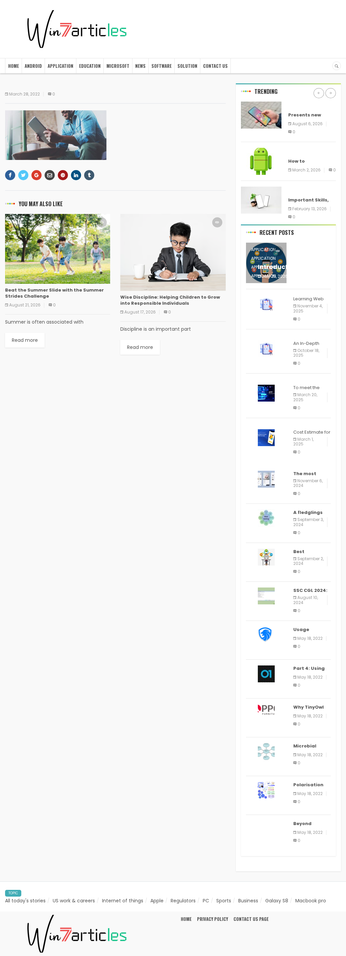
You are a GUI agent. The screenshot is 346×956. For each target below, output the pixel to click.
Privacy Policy (212, 919)
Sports (223, 900)
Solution (187, 65)
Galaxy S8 (276, 900)
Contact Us (215, 65)
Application (60, 65)
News (140, 65)
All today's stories (25, 900)
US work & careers (74, 900)
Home (13, 65)
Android (33, 65)
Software (161, 65)
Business (248, 900)
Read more (25, 340)
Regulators (183, 900)
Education (90, 65)
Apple (157, 900)
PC (206, 900)
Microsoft (117, 65)
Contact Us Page (251, 919)
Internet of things (122, 900)
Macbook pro (310, 900)
